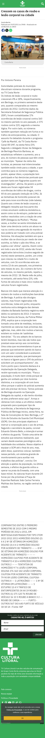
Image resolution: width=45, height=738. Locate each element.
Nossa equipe (6, 694)
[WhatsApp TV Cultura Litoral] (20, 702)
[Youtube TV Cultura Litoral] (9, 702)
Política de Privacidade (14, 710)
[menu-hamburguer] (3, 4)
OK (22, 718)
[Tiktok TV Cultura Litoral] (16, 702)
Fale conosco (6, 689)
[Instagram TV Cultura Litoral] (13, 702)
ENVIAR (38, 634)
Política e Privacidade (9, 698)
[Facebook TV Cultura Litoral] (2, 702)
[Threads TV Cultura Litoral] (6, 702)
